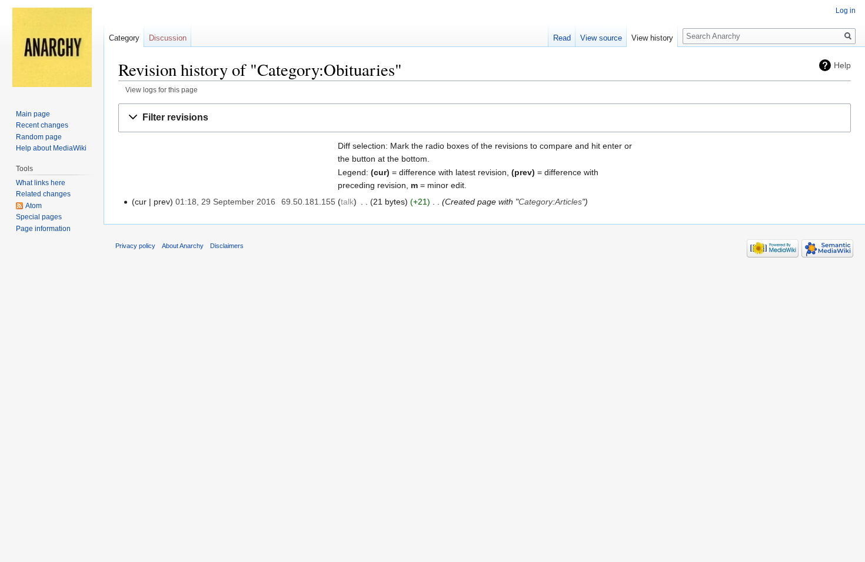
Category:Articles (550, 201)
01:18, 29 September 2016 (225, 201)
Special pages (39, 217)
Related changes (43, 194)
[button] (484, 117)
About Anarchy (183, 245)
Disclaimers (227, 245)
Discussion (168, 38)
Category (124, 38)
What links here (40, 183)
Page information (43, 229)
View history (652, 38)
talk (347, 201)
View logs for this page (161, 89)
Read (562, 38)
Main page (33, 114)
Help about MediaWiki (51, 148)
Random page (39, 137)
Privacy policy (135, 245)
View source (601, 38)
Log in (846, 10)
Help (842, 65)
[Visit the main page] (52, 47)
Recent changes (42, 125)
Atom (33, 206)
